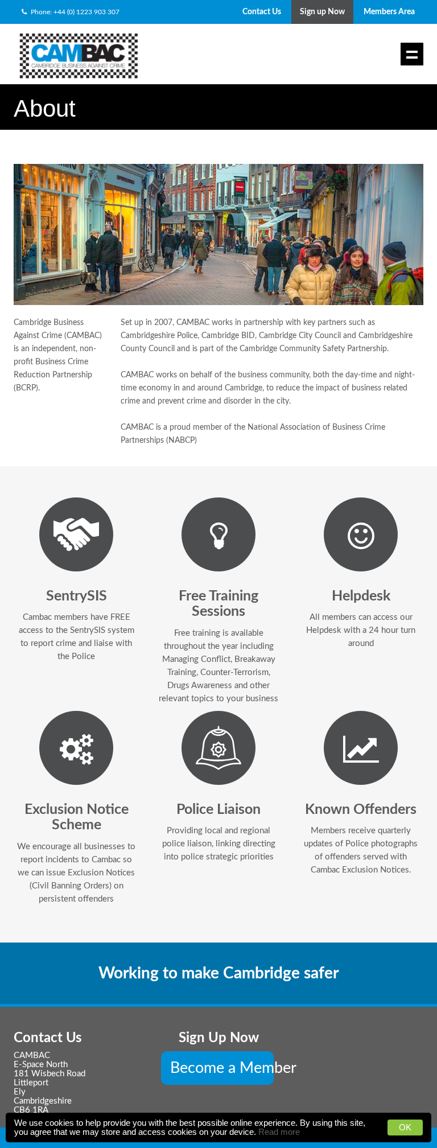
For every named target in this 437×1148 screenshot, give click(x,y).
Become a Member (222, 1068)
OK (405, 1127)
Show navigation (412, 54)
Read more (279, 1132)
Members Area (389, 12)
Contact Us (261, 12)
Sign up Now (322, 12)
